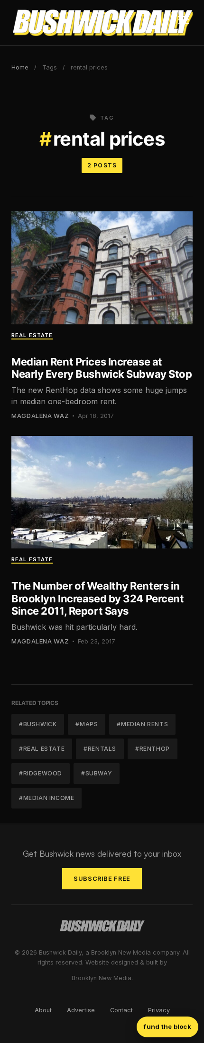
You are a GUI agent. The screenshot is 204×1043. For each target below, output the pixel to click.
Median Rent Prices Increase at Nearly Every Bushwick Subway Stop (101, 368)
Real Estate (32, 335)
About (43, 1010)
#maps (86, 724)
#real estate (42, 748)
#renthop (152, 748)
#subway (96, 773)
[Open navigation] (184, 22)
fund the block (167, 1026)
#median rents (142, 724)
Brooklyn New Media (101, 978)
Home (19, 67)
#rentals (99, 748)
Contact (121, 1010)
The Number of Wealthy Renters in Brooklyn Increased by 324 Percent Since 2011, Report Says (97, 598)
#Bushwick (37, 724)
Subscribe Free (102, 878)
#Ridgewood (40, 773)
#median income (46, 797)
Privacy (159, 1010)
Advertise (81, 1010)
